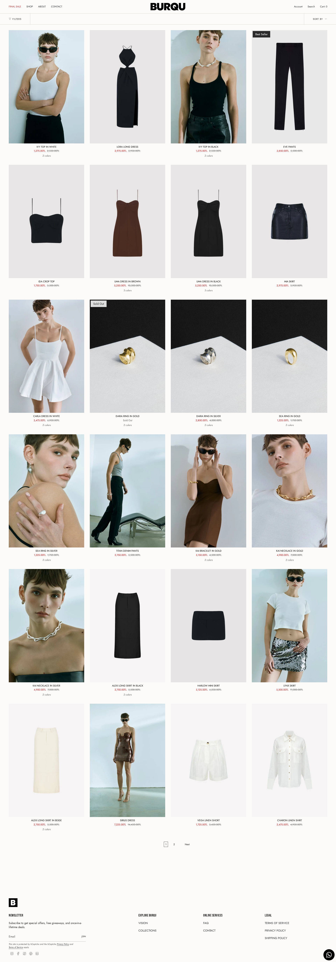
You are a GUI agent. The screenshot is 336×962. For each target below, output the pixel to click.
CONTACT (209, 931)
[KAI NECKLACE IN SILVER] (46, 625)
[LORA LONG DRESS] (127, 86)
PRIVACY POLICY (275, 931)
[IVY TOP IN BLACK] (208, 86)
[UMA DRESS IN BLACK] (208, 221)
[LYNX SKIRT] (289, 625)
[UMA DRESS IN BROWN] (127, 221)
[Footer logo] (13, 902)
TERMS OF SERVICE (277, 923)
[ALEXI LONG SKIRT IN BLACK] (127, 625)
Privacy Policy (63, 944)
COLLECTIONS (147, 931)
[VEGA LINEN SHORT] (208, 760)
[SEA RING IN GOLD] (289, 356)
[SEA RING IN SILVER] (46, 491)
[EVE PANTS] (289, 86)
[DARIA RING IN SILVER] (208, 356)
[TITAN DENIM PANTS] (127, 491)
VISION (143, 923)
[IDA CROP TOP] (46, 221)
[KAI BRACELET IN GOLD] (208, 491)
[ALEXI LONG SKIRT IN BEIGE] (46, 760)
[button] (30, 6)
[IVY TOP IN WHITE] (46, 86)
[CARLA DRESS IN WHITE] (46, 356)
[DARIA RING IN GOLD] (127, 356)
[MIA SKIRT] (289, 221)
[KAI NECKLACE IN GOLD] (289, 491)
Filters (16, 19)
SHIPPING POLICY (276, 938)
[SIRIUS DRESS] (127, 760)
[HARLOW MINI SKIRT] (208, 625)
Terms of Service (16, 947)
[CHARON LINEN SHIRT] (289, 760)
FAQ (206, 923)
